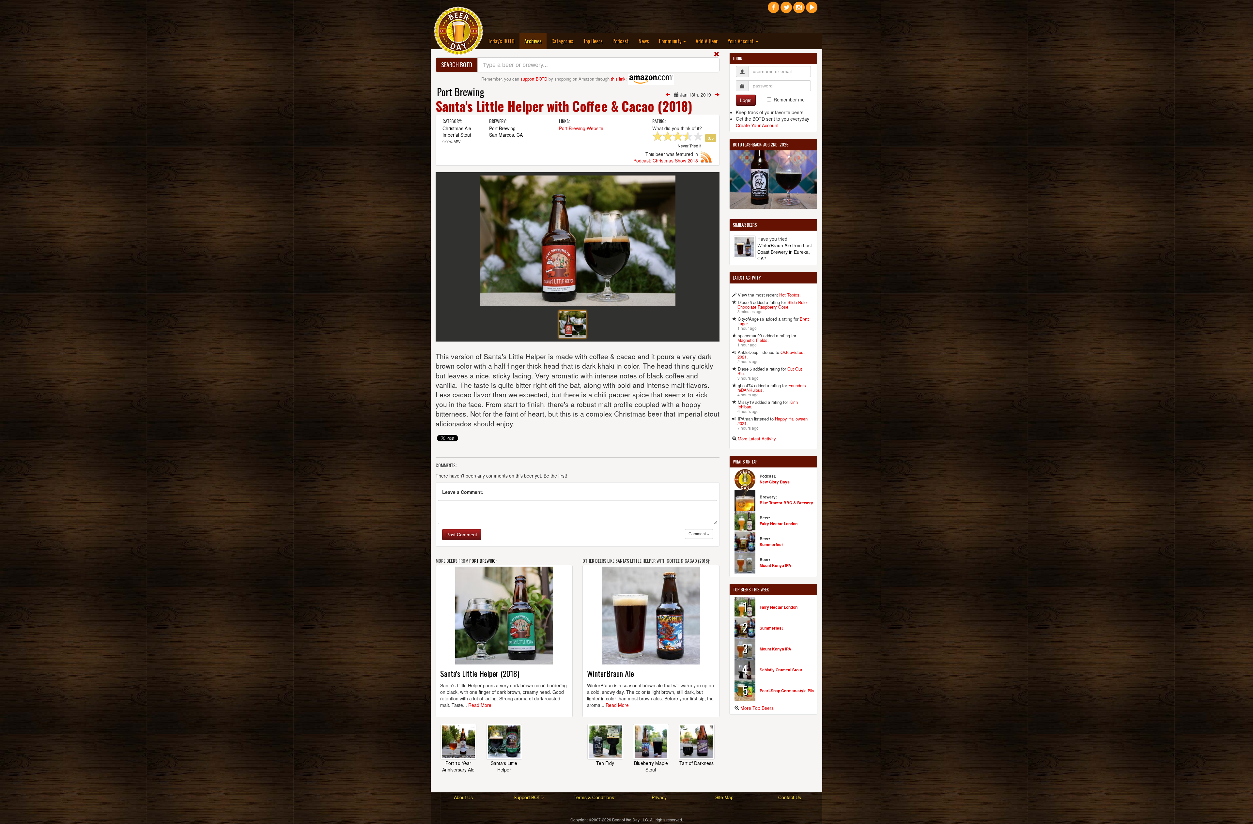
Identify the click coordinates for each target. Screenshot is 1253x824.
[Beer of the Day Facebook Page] (773, 10)
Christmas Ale (456, 128)
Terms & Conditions (594, 797)
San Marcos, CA (506, 134)
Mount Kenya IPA (775, 565)
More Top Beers (757, 708)
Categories (562, 41)
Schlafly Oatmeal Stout (781, 670)
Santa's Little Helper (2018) (479, 673)
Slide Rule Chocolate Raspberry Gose (772, 304)
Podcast (620, 41)
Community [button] (671, 41)
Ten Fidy (605, 763)
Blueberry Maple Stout (651, 766)
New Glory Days (775, 482)
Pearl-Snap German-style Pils (787, 691)
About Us (463, 797)
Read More (479, 705)
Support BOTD (529, 797)
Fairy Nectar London (778, 523)
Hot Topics (789, 295)
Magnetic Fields (752, 340)
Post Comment (461, 534)
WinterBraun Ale (610, 673)
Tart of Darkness (696, 763)
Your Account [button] (741, 41)
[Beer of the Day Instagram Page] (799, 10)
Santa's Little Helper (504, 766)
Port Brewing (460, 91)
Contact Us (789, 797)
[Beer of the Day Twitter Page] (786, 10)
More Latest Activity (757, 438)
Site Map (724, 797)
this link (618, 79)
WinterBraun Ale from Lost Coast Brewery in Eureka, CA (784, 252)
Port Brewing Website (581, 128)
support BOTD (533, 79)
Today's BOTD (501, 41)
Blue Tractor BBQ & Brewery (786, 503)
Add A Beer (707, 41)
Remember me (789, 99)
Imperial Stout (456, 134)
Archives (535, 41)
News (644, 41)
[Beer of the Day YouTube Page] (811, 10)
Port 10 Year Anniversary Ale (458, 766)
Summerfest (771, 544)
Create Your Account (757, 125)
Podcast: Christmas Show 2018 (665, 160)
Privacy (659, 797)
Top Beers (593, 41)
